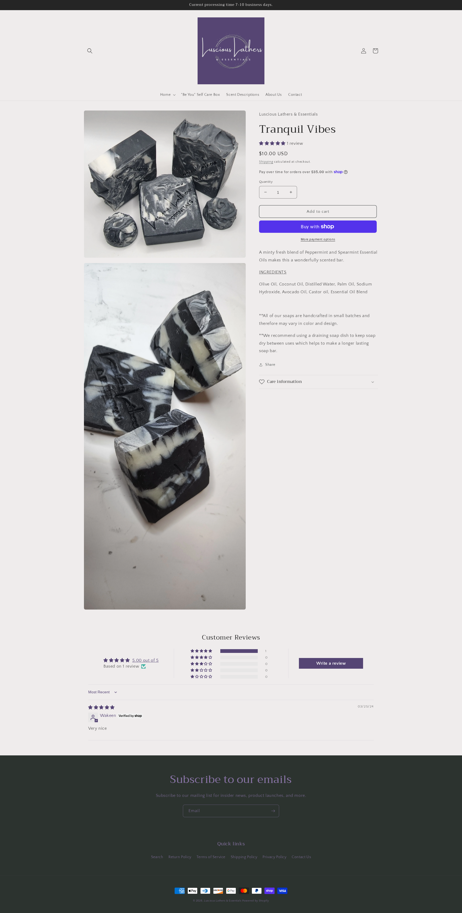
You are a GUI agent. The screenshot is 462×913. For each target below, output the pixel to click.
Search (157, 857)
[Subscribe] (273, 811)
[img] (101, 707)
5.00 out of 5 (145, 660)
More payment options (318, 239)
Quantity (266, 181)
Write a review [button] (331, 663)
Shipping (266, 161)
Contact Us (301, 857)
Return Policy (179, 857)
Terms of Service (211, 857)
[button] (90, 51)
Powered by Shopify (255, 900)
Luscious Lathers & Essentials (222, 900)
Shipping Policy (244, 857)
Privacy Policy (274, 857)
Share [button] (270, 365)
